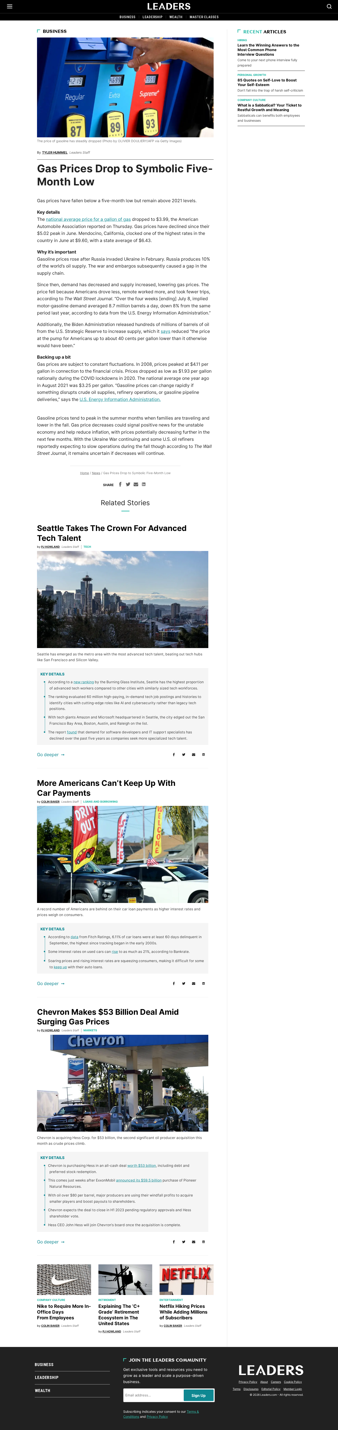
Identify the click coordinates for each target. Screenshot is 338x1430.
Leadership (153, 17)
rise (115, 951)
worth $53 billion (141, 1165)
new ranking (84, 682)
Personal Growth (252, 74)
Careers (276, 1382)
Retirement (107, 1299)
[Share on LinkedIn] (144, 485)
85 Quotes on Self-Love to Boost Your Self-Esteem (267, 82)
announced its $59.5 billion (139, 1180)
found (72, 732)
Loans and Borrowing (100, 801)
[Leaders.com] (169, 6)
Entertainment (171, 1299)
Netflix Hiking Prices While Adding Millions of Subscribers (183, 1311)
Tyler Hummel (55, 152)
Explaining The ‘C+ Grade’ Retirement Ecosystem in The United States (119, 1314)
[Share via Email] (136, 485)
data (74, 937)
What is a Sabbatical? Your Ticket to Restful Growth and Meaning (270, 107)
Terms (237, 1389)
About (264, 1382)
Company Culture (51, 1299)
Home (84, 473)
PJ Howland (50, 546)
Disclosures (250, 1389)
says (165, 331)
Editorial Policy (271, 1389)
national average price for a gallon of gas (88, 219)
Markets (90, 1030)
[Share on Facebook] (120, 485)
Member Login (293, 1389)
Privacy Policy (157, 1416)
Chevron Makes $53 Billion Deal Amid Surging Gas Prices (108, 1016)
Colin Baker (50, 801)
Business (127, 17)
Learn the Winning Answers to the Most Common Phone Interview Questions (268, 50)
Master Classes (204, 17)
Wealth (176, 17)
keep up (60, 967)
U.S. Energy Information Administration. (120, 399)
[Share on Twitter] (128, 485)
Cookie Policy (293, 1382)
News (96, 473)
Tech (87, 546)
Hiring (242, 40)
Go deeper (48, 754)
